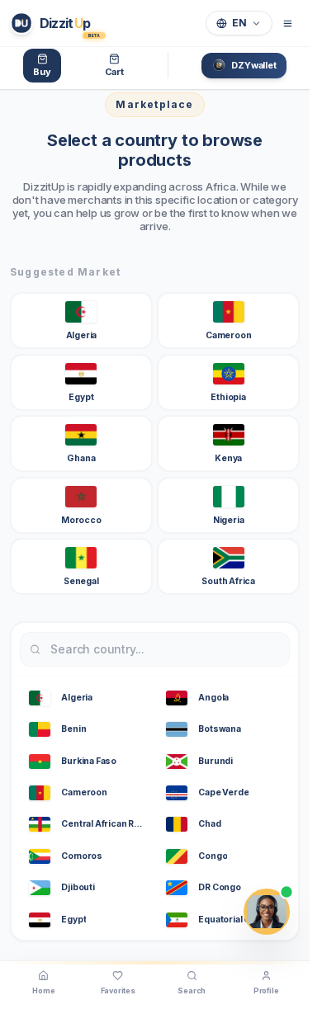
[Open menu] (288, 23)
